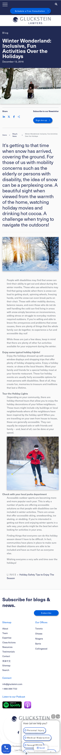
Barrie (38, 643)
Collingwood (41, 648)
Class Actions (9, 642)
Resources (7, 647)
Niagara (39, 638)
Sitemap (6, 665)
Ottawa (38, 633)
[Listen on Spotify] (12, 704)
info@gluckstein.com (12, 684)
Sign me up (41, 120)
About (5, 628)
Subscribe (46, 613)
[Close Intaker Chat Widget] (58, 716)
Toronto (39, 628)
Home (4, 135)
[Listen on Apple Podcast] (27, 704)
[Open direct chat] (53, 716)
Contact (6, 656)
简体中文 (6, 661)
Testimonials (8, 651)
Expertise (6, 637)
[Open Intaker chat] (26, 753)
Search (5, 670)
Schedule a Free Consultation (30, 11)
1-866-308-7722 (9, 688)
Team (5, 633)
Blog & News (14, 135)
